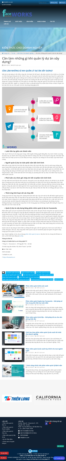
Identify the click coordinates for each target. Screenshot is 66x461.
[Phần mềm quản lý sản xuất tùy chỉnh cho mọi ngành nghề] (13, 355)
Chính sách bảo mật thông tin (41, 453)
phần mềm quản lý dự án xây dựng (29, 277)
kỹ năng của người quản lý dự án (11, 275)
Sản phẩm (29, 21)
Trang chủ (7, 21)
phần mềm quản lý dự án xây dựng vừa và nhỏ (15, 279)
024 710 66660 (24, 431)
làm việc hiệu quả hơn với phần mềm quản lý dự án (38, 275)
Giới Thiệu (18, 21)
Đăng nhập (54, 2)
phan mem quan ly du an (9, 277)
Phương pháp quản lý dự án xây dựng (42, 279)
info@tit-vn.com (8, 2)
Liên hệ (6, 23)
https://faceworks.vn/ (9, 257)
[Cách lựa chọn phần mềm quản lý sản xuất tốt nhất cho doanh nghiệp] (13, 338)
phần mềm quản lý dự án (32, 234)
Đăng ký (63, 2)
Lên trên (59, 446)
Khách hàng (41, 21)
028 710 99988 (24, 433)
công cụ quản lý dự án (27, 272)
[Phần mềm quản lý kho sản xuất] (13, 291)
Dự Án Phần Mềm (8, 439)
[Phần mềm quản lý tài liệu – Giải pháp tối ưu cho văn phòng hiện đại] (13, 322)
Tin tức (52, 21)
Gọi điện (4, 453)
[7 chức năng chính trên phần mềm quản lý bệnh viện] (13, 371)
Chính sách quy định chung (25, 453)
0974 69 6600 (7, 4)
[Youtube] (50, 423)
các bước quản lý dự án (13, 272)
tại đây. (21, 236)
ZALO (4, 458)
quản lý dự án (59, 279)
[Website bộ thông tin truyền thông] (33, 451)
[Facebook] (46, 423)
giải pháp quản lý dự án (43, 272)
